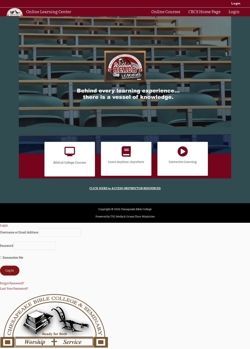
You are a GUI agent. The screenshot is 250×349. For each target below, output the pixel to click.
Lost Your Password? (14, 288)
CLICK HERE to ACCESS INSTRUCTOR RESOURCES (125, 188)
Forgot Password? (12, 283)
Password (6, 246)
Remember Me (12, 257)
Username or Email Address (19, 232)
